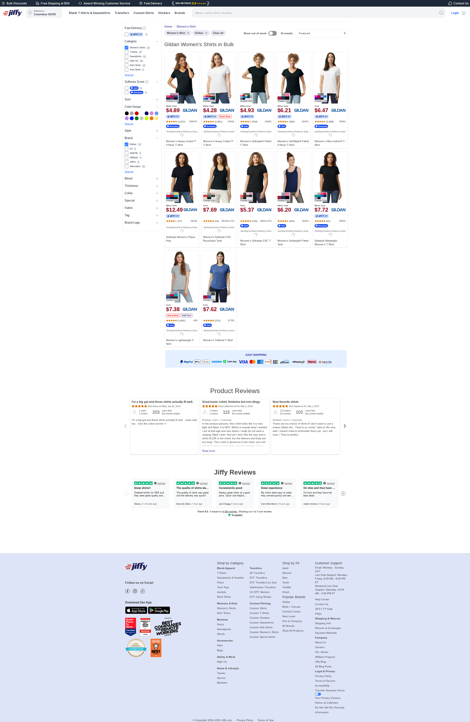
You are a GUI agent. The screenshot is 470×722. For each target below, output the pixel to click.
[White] (142, 113)
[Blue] (156, 113)
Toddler (286, 587)
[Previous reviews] (125, 427)
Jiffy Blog (320, 661)
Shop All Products (292, 630)
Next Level (288, 616)
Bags (220, 650)
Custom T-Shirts (259, 613)
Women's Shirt (176, 32)
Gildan (199, 32)
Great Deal (224, 116)
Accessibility (322, 685)
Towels (221, 673)
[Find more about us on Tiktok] (142, 591)
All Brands (288, 625)
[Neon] (146, 118)
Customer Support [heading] (328, 563)
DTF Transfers (258, 577)
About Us (320, 642)
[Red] (137, 113)
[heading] (254, 202)
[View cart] (463, 13)
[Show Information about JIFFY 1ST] (144, 28)
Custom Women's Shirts (264, 632)
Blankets (222, 682)
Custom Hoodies (260, 617)
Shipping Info (323, 623)
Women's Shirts (226, 608)
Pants (220, 624)
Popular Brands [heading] (293, 597)
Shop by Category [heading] (230, 563)
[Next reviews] (345, 427)
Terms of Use (266, 720)
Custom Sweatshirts (262, 622)
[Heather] (142, 118)
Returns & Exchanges (328, 628)
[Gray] (132, 113)
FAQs (318, 613)
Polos (220, 582)
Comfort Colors (291, 611)
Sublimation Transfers (263, 587)
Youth (285, 582)
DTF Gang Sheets (261, 596)
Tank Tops (223, 587)
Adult (285, 568)
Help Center (322, 599)
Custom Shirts (143, 13)
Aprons (221, 677)
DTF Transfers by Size (263, 582)
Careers (320, 647)
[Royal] (132, 118)
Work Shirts (224, 596)
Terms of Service (325, 680)
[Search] (441, 13)
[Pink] (151, 113)
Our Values (321, 651)
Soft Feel (186, 315)
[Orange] (151, 118)
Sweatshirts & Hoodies (230, 577)
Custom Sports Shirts (262, 636)
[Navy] (146, 113)
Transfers (122, 13)
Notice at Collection (326, 702)
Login (455, 13)
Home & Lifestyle (228, 668)
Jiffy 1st (136, 34)
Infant (285, 592)
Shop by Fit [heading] (290, 563)
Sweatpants (224, 629)
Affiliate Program (325, 656)
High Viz (222, 661)
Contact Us (321, 604)
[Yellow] (156, 118)
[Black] (127, 113)
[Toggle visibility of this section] (157, 41)
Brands (180, 13)
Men (285, 577)
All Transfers (257, 572)
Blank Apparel (226, 568)
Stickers (164, 13)
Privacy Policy (323, 676)
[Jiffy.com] (12, 13)
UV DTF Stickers (260, 592)
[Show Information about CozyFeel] (147, 81)
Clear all (218, 32)
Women (287, 572)
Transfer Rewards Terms (330, 690)
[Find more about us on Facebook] (127, 591)
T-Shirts (221, 572)
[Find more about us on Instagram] (135, 591)
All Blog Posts (323, 666)
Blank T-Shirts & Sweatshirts (89, 13)
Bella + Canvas (291, 606)
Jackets (221, 592)
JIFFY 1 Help (324, 608)
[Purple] (127, 118)
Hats (220, 645)
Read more (208, 450)
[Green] (137, 118)
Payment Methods (326, 632)
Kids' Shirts (223, 613)
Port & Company (292, 621)
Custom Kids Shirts (261, 627)
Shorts (221, 633)
